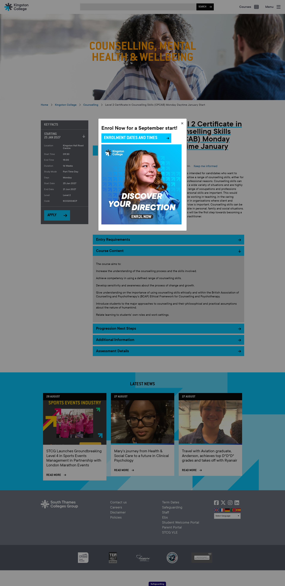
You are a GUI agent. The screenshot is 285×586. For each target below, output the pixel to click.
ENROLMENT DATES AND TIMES (130, 138)
